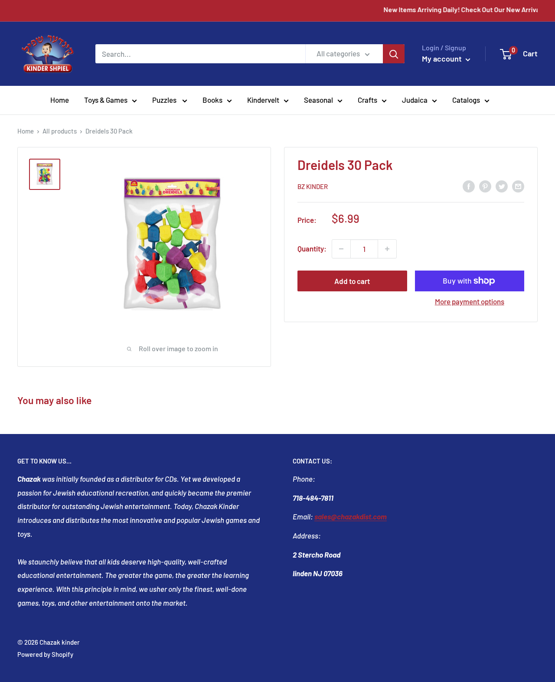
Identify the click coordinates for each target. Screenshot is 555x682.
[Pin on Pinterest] (485, 186)
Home (59, 99)
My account (443, 58)
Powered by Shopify (45, 654)
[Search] (394, 53)
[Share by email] (518, 186)
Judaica (415, 99)
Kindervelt (263, 99)
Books (212, 99)
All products (59, 131)
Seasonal (318, 99)
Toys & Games (105, 99)
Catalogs (466, 99)
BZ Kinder (312, 186)
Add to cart (352, 281)
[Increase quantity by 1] (387, 249)
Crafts (367, 99)
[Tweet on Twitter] (502, 186)
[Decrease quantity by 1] (341, 249)
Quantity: (311, 248)
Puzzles (165, 99)
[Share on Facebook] (469, 186)
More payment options (469, 301)
